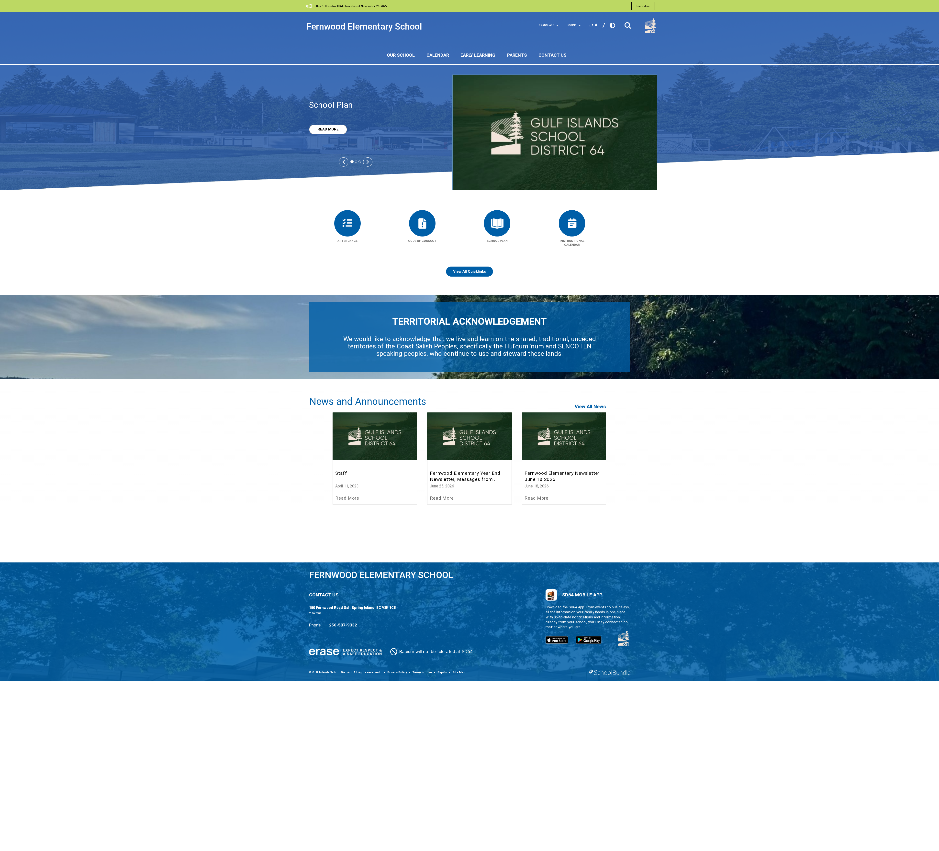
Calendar (437, 55)
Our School (401, 55)
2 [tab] (356, 162)
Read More (324, 129)
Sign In (442, 672)
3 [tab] (359, 162)
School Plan (331, 105)
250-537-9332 (343, 625)
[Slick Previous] (343, 161)
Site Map (458, 672)
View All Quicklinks (469, 271)
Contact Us (552, 55)
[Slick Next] (367, 161)
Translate (546, 25)
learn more (643, 6)
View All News (590, 406)
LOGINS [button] (572, 25)
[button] (628, 24)
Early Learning (477, 55)
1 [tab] (352, 161)
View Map (315, 612)
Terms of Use (422, 672)
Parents (517, 55)
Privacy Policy (397, 672)
